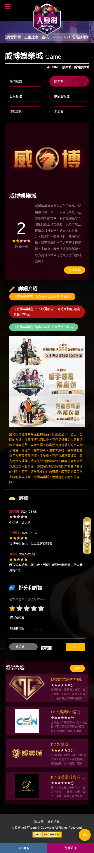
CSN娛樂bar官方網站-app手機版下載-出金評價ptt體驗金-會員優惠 (68, 712)
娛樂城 (58, 81)
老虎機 (58, 111)
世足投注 (16, 96)
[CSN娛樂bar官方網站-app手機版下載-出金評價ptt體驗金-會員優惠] (27, 721)
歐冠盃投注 (62, 96)
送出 (75, 647)
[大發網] (47, 17)
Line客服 (23, 848)
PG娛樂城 (59, 744)
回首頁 (39, 821)
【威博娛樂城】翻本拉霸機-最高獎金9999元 (44, 327)
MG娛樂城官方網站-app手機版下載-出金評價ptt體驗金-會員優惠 (68, 680)
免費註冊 (70, 848)
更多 (77, 668)
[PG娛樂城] (27, 753)
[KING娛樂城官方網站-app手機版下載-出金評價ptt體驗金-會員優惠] (27, 786)
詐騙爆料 (16, 111)
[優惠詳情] (87, 535)
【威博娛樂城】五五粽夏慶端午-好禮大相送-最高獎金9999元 (47, 311)
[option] (47, 158)
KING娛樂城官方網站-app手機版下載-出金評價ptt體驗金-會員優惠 (67, 778)
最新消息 (53, 821)
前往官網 (74, 270)
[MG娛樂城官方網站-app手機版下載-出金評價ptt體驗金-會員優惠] (27, 688)
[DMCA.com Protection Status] (47, 835)
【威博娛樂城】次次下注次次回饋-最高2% (42, 296)
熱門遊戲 (16, 81)
